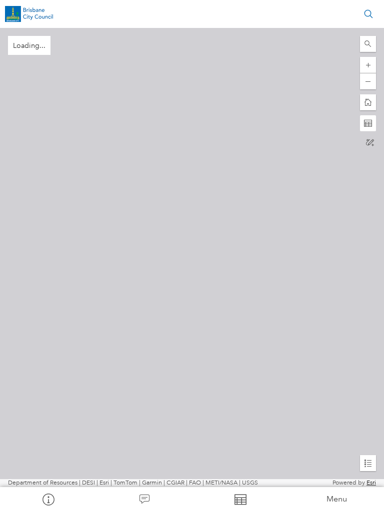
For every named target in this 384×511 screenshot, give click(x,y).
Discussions (144, 499)
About (48, 499)
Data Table (240, 499)
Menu (336, 499)
